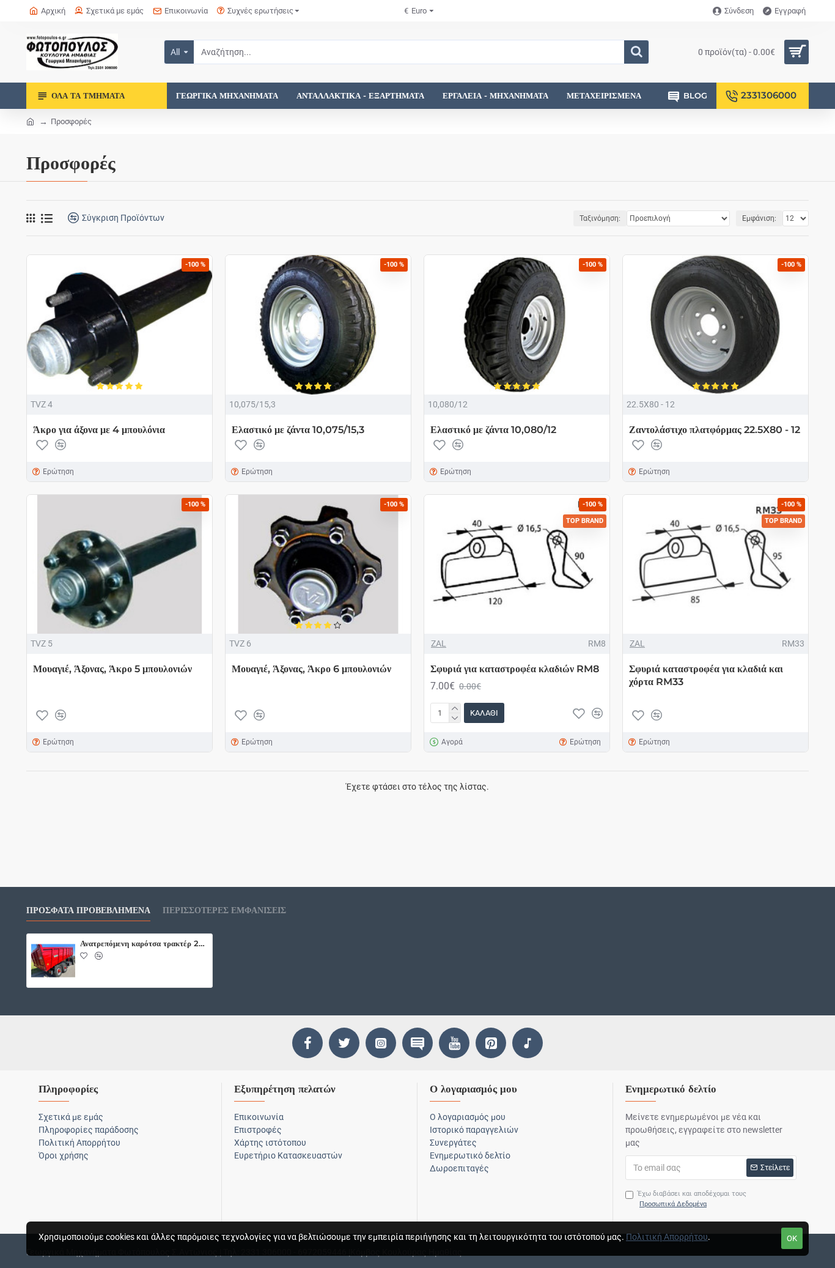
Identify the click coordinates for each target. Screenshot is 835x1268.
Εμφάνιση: (759, 218)
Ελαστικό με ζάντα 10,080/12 (493, 430)
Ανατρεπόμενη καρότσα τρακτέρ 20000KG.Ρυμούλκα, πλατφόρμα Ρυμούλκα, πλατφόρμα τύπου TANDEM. (144, 943)
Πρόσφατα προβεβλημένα (88, 910)
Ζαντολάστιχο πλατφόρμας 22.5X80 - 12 (714, 430)
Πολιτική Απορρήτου (667, 1237)
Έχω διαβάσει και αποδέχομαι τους (692, 1199)
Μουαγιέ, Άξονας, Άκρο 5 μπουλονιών (112, 669)
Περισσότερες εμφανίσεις (224, 910)
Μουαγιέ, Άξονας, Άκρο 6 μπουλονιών (311, 669)
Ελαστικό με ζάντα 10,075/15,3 (298, 430)
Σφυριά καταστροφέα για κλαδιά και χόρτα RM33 (706, 675)
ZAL (438, 643)
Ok (792, 1238)
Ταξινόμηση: (599, 218)
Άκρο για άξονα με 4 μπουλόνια (99, 430)
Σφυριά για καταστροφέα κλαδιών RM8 (514, 669)
